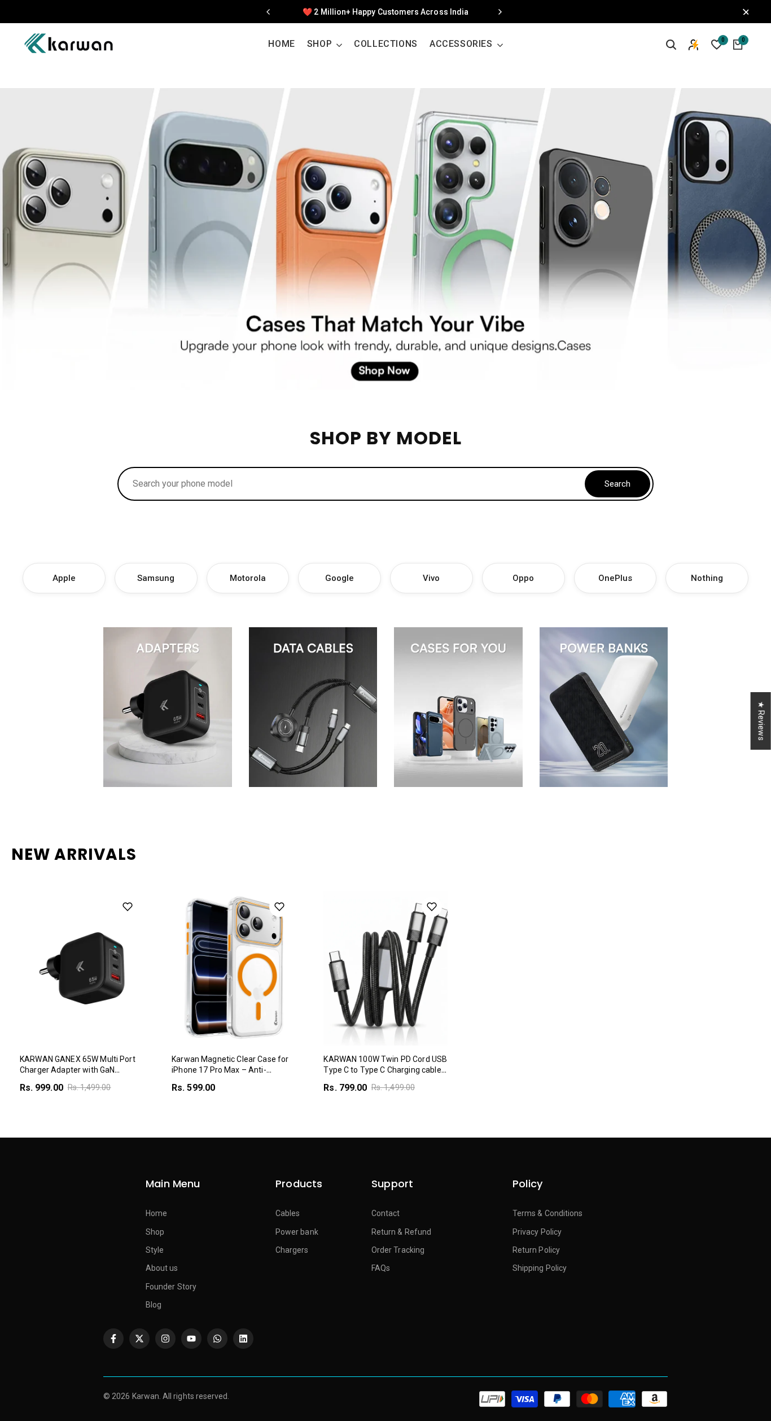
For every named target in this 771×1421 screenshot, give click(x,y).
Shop (155, 1231)
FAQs (380, 1268)
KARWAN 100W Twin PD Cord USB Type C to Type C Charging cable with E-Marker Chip (385, 1070)
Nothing (707, 578)
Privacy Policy (537, 1231)
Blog (153, 1304)
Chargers (292, 1249)
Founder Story (171, 1286)
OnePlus (615, 578)
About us (162, 1268)
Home (156, 1213)
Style (155, 1249)
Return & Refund (401, 1231)
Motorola (248, 578)
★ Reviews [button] (761, 720)
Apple (64, 578)
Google (339, 578)
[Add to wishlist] (127, 907)
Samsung (156, 578)
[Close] (742, 12)
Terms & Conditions (547, 1213)
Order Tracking (397, 1249)
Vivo (431, 578)
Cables (287, 1213)
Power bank (296, 1231)
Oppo (523, 578)
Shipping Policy (539, 1268)
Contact (385, 1213)
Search (617, 484)
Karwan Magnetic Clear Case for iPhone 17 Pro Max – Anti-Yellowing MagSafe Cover (230, 1070)
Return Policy (536, 1249)
